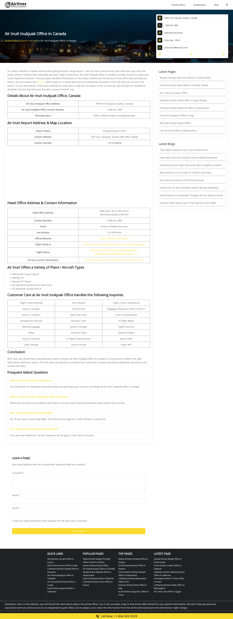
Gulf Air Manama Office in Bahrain (98, 578)
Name (16, 495)
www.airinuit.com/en (173, 32)
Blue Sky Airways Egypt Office (175, 123)
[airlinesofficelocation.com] (15, 4)
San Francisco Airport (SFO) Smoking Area (182, 180)
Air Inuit (34, 40)
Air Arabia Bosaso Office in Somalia (99, 568)
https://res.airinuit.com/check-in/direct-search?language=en (114, 244)
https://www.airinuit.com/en (114, 238)
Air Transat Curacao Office (173, 92)
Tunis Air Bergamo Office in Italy (177, 115)
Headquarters (199, 5)
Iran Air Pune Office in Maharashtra (178, 130)
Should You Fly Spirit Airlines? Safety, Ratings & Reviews (189, 187)
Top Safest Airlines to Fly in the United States (184, 149)
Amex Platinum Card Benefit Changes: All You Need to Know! (191, 195)
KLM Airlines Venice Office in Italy (62, 565)
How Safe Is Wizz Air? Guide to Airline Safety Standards (188, 157)
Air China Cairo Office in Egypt (167, 591)
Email (16, 508)
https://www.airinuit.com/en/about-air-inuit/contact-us (114, 260)
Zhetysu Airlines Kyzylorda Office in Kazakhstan (184, 107)
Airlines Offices (178, 5)
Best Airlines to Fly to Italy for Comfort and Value (186, 172)
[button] (227, 5)
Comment (18, 473)
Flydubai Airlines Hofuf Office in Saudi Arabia (183, 100)
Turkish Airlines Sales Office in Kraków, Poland (184, 85)
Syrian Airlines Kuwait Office (95, 565)
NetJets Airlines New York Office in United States (185, 77)
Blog (216, 5)
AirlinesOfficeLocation (16, 40)
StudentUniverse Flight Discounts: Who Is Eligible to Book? (191, 165)
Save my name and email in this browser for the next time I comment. (50, 520)
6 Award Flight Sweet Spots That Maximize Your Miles (188, 202)
